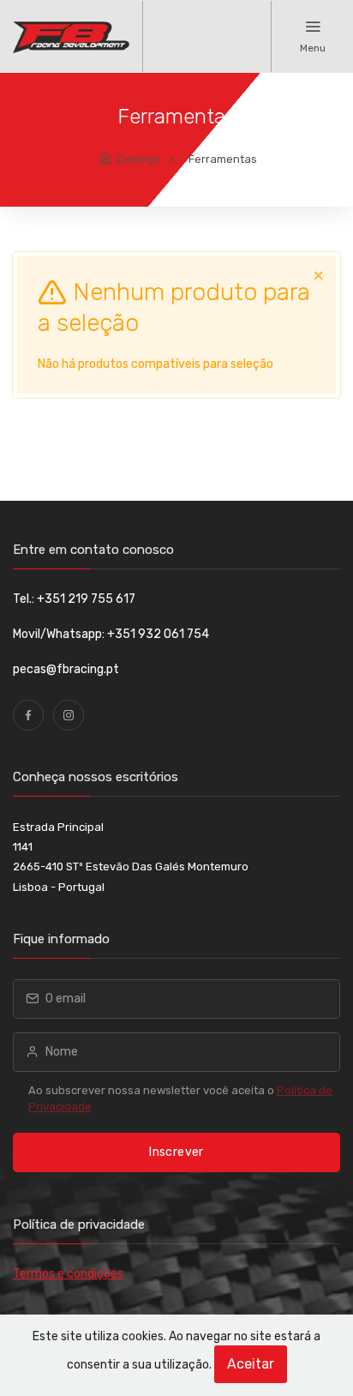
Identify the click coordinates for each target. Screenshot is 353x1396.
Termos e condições (68, 1274)
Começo (138, 159)
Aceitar (250, 1364)
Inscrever (176, 1152)
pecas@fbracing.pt (66, 669)
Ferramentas (222, 159)
